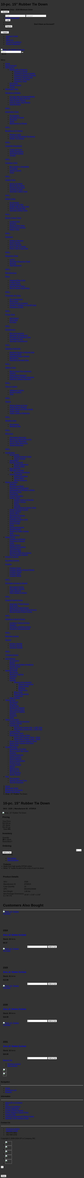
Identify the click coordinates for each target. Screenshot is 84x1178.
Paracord (13, 716)
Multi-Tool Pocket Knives (19, 608)
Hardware (9, 237)
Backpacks (14, 702)
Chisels (13, 373)
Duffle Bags (14, 706)
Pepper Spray (15, 667)
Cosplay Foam (15, 568)
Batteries (13, 484)
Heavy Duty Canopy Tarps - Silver (27, 737)
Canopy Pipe (15, 731)
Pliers (7, 277)
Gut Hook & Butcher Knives (20, 627)
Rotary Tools (14, 229)
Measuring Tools (11, 256)
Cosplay (8, 564)
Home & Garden (11, 482)
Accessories (14, 116)
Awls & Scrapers (16, 184)
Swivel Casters (15, 392)
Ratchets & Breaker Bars (19, 360)
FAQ (7, 38)
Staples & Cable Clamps (19, 531)
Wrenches (9, 434)
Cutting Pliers (15, 282)
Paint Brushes (15, 521)
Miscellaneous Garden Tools (25, 508)
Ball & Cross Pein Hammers (20, 371)
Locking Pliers (15, 284)
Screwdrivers (10, 330)
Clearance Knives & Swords (25, 75)
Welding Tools (10, 421)
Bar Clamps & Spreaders (19, 167)
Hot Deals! (14, 83)
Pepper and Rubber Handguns (21, 665)
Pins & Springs (15, 244)
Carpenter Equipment (13, 146)
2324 (5, 930)
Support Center (11, 36)
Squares (13, 263)
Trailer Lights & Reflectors (20, 413)
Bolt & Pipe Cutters (17, 186)
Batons (12, 663)
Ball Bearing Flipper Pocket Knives (23, 610)
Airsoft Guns (10, 453)
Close (3, 1176)
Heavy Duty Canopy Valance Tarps (23, 741)
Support (5, 32)
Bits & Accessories (17, 333)
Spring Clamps (15, 171)
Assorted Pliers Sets (17, 280)
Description (11, 858)
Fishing (12, 678)
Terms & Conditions (13, 42)
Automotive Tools (12, 112)
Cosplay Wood (15, 576)
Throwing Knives (11, 655)
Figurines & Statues (17, 541)
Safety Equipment (16, 152)
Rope (12, 525)
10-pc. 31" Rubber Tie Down (14, 1009)
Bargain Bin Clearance (18, 69)
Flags (12, 543)
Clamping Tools (11, 163)
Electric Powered (16, 462)
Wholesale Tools (11, 788)
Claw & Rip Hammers (18, 375)
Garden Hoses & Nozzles (24, 500)
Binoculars (14, 672)
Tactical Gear (10, 700)
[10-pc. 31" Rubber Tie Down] (11, 988)
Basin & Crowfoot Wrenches (21, 439)
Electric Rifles (19, 466)
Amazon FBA (10, 1114)
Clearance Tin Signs (22, 79)
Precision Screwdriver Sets (20, 337)
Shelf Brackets (15, 529)
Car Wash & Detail (17, 117)
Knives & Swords (12, 557)
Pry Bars (13, 322)
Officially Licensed (17, 470)
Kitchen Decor (15, 545)
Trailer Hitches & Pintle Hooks (21, 409)
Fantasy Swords (16, 644)
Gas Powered (15, 468)
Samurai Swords (16, 648)
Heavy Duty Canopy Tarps (20, 735)
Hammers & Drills (16, 307)
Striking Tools (10, 368)
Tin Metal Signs (11, 747)
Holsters (13, 714)
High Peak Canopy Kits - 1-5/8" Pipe (28, 729)
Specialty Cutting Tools (18, 191)
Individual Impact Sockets (19, 356)
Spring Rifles (19, 478)
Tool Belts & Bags (16, 153)
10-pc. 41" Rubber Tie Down (14, 1046)
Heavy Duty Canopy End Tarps (22, 743)
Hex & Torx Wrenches (18, 441)
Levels (12, 260)
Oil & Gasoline (15, 773)
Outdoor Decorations (18, 547)
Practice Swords (16, 646)
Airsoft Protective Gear (22, 457)
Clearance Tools (20, 81)
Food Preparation (16, 496)
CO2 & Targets (19, 459)
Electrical (13, 119)
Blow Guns (14, 301)
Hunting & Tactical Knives (15, 619)
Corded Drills (15, 222)
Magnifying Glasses (17, 516)
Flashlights (14, 494)
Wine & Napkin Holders (19, 555)
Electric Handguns (21, 464)
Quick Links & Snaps (18, 246)
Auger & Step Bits (16, 205)
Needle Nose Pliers (17, 286)
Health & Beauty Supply (19, 510)
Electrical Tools (15, 492)
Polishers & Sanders (18, 227)
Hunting (13, 680)
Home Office (14, 514)
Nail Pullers (14, 318)
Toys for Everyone (17, 782)
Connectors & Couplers (19, 303)
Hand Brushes (15, 104)
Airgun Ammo (23, 686)
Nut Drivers (14, 358)
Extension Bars (15, 354)
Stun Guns (14, 668)
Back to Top (7, 1060)
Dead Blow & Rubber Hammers (22, 377)
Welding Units (15, 426)
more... (7, 108)
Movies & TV (15, 771)
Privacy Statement (12, 44)
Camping (13, 676)
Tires (11, 394)
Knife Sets (14, 606)
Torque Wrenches (16, 445)
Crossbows (18, 696)
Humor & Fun (15, 763)
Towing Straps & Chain (18, 405)
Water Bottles (15, 698)
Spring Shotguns (20, 480)
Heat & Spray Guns (17, 226)
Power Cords (15, 523)
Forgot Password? (12, 18)
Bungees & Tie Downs (14, 131)
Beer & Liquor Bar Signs (19, 751)
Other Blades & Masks (18, 593)
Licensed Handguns (22, 472)
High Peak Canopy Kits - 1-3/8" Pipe (28, 727)
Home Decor (10, 537)
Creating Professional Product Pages (19, 1116)
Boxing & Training (17, 674)
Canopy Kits (14, 725)
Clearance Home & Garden (24, 73)
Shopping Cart (11, 1090)
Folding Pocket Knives (14, 600)
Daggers (13, 625)
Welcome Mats (15, 551)
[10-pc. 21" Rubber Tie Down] (11, 951)
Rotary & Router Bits (17, 208)
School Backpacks (17, 527)
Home (7, 64)
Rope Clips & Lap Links (19, 248)
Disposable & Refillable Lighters (22, 490)
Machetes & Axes (12, 636)
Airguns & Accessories (23, 682)
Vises (12, 172)
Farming (13, 753)
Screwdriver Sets (16, 339)
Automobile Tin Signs (18, 749)
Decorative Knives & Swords (16, 583)
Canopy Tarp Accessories (19, 721)
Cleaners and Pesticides (19, 488)
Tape (11, 533)
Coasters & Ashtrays (17, 539)
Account (5, 12)
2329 (5, 967)
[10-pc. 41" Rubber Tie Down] (11, 1025)
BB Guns (21, 688)
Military (12, 767)
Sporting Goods (11, 670)
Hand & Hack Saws (17, 188)
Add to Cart (7, 852)
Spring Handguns (21, 476)
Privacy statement (12, 1108)
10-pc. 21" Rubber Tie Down (14, 972)
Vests (12, 718)
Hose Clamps (15, 243)
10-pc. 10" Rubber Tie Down (14, 935)
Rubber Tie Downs (17, 138)
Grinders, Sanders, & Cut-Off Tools (23, 305)
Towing (8, 402)
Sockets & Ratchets (12, 349)
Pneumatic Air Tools (13, 296)
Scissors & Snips (16, 189)
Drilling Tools (10, 199)
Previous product (14, 1064)
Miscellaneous (11, 273)
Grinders (13, 224)
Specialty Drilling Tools (18, 210)
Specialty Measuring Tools (20, 262)
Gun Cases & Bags (17, 710)
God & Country (15, 757)
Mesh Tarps (14, 745)
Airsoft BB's (14, 461)
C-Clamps (14, 169)
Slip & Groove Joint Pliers (20, 288)
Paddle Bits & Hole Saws (19, 207)
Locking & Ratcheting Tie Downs (22, 136)
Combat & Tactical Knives (20, 623)
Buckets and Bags (17, 486)
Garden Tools (15, 498)
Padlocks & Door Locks (19, 519)
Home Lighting (15, 512)
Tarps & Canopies (12, 720)
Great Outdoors (15, 759)
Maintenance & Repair (18, 123)
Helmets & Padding (17, 712)
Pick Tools (14, 320)
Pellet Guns (22, 690)
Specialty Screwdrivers (18, 341)
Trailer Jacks (14, 411)
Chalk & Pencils (16, 150)
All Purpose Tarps (16, 733)
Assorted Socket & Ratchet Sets (22, 352)
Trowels (13, 155)
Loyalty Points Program (14, 1110)
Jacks (12, 121)
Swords (8, 640)
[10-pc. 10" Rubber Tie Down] (11, 914)
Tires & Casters (11, 387)
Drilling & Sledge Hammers (20, 379)
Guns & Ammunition (17, 761)
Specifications (12, 860)
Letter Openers (15, 591)
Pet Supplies (15, 778)
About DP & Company (13, 1103)
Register (8, 26)
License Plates (15, 765)
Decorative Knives (17, 587)
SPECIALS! (9, 68)
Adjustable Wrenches (18, 437)
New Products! (11, 66)
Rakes (16, 504)
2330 (5, 1004)
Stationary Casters (17, 390)
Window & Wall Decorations (20, 553)
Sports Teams (15, 775)
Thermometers (15, 549)
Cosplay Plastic (16, 572)
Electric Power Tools (13, 218)
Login (8, 20)
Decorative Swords (17, 589)
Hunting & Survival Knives (20, 629)
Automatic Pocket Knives (19, 604)
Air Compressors (16, 299)
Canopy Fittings (16, 723)
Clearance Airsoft (20, 71)
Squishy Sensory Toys (18, 780)
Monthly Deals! (15, 85)
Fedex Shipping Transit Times (16, 1112)
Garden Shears (20, 502)
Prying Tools (10, 315)
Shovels (17, 506)
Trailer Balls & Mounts (18, 407)
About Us (9, 40)
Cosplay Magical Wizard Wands (22, 570)
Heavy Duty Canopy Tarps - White (27, 739)
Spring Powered (16, 474)
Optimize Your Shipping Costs (17, 1118)
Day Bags (13, 704)
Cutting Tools (10, 180)
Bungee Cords (15, 135)
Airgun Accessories (25, 684)
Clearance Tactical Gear (23, 77)
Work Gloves (15, 535)
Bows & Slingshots (21, 694)
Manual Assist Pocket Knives (21, 612)
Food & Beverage (16, 755)
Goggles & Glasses (17, 708)
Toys (7, 776)
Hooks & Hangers (16, 241)
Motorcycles (14, 769)
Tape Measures (16, 265)
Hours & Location (12, 1129)
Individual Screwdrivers (19, 335)
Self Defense (10, 659)
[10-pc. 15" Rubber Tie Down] (13, 50)
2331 (5, 1042)
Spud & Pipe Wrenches (19, 443)
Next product (12, 1066)
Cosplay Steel (15, 574)
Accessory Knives (12, 560)
